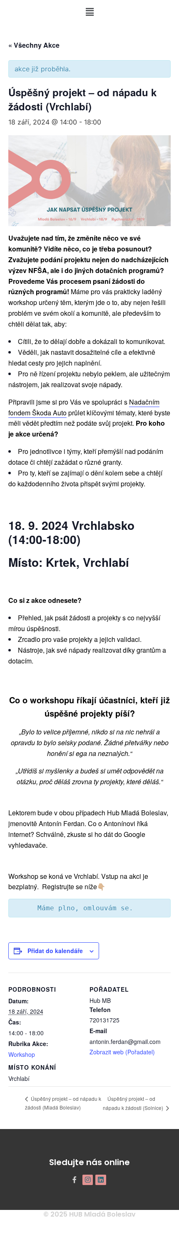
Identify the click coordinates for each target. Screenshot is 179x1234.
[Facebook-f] (74, 1180)
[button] (89, 12)
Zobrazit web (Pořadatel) (122, 1052)
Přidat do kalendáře (55, 950)
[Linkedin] (100, 1180)
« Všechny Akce (34, 45)
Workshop (21, 1054)
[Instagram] (87, 1180)
